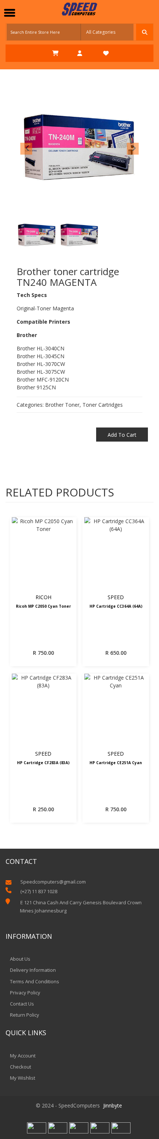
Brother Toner (62, 404)
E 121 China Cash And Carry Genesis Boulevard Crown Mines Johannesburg (81, 906)
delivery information (33, 970)
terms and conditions (34, 981)
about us (20, 958)
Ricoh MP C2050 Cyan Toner (43, 606)
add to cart (122, 434)
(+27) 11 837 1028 (38, 891)
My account (22, 1055)
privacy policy (25, 992)
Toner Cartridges (102, 404)
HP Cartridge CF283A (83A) (43, 763)
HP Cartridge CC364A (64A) (115, 606)
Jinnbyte (112, 1105)
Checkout (20, 1066)
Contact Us (22, 1003)
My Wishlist (22, 1077)
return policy (24, 1014)
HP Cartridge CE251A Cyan (115, 763)
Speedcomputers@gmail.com (53, 881)
